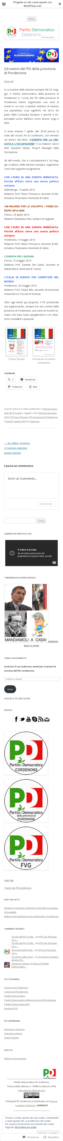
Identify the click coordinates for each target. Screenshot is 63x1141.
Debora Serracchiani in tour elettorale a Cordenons (31, 916)
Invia (10, 689)
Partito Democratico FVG (17, 1004)
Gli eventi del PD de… (23, 950)
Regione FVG (11, 1008)
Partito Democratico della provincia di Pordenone (30, 1000)
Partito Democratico (14, 995)
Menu (31, 18)
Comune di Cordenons (16, 987)
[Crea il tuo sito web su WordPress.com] (31, 4)
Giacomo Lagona (20, 963)
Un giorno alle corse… (23, 956)
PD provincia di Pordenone (43, 417)
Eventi (18, 413)
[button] (17, 346)
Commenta (46, 503)
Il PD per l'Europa (19, 417)
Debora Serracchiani (15, 1058)
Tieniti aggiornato (15, 658)
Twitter (8, 880)
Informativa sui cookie (26, 1127)
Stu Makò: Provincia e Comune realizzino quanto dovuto (17, 448)
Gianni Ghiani (11, 1037)
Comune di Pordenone (16, 991)
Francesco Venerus (14, 1029)
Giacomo (35, 421)
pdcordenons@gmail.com (31, 1090)
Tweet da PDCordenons (17, 888)
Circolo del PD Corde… (23, 936)
